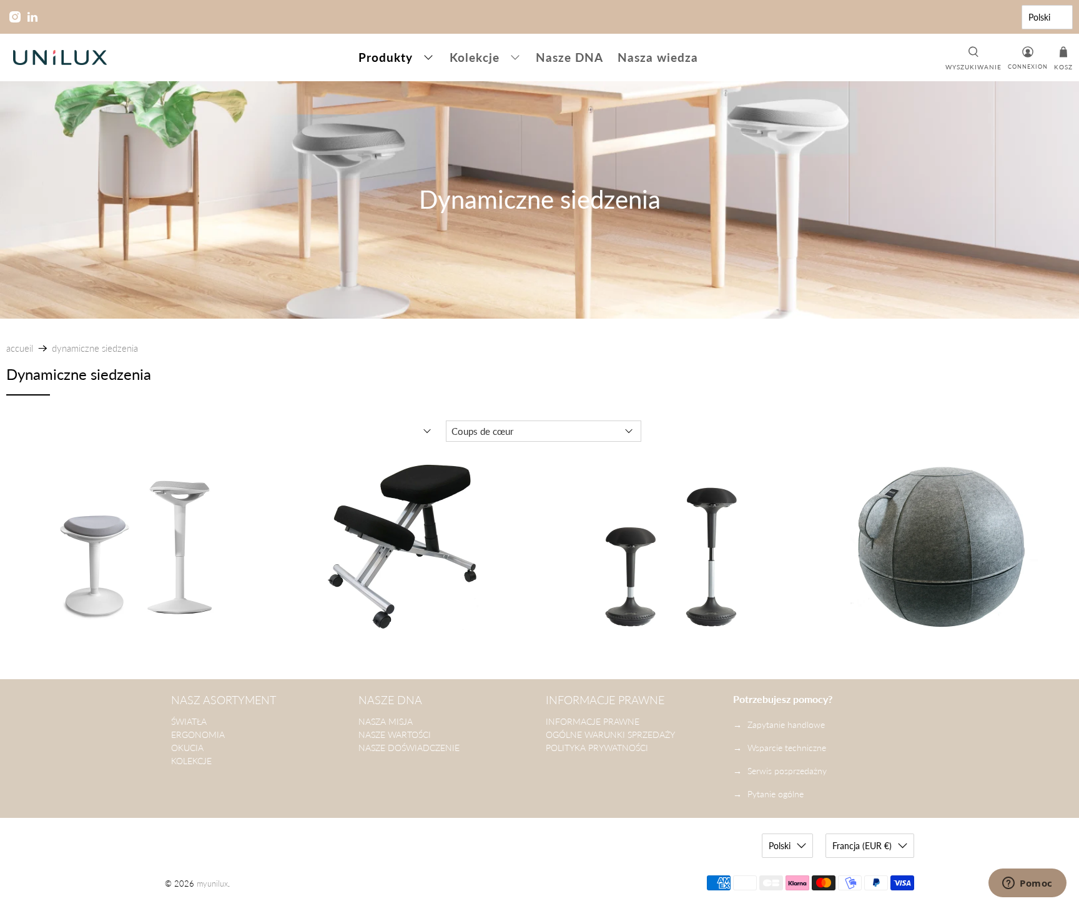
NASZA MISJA (385, 721)
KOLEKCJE (191, 760)
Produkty (385, 57)
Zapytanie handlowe (786, 724)
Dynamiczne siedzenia (95, 348)
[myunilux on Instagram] (15, 16)
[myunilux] (60, 57)
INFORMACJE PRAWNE (592, 721)
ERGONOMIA (198, 734)
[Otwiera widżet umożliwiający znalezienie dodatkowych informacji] (1027, 884)
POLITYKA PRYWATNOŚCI (597, 747)
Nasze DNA (569, 57)
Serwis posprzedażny (787, 770)
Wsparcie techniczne (786, 747)
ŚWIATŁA (189, 721)
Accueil (19, 348)
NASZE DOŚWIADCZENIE (409, 747)
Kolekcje (475, 57)
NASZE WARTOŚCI (394, 734)
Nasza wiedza (658, 57)
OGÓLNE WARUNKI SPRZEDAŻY (610, 734)
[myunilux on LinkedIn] (32, 16)
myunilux (212, 884)
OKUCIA (187, 747)
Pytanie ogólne (775, 794)
